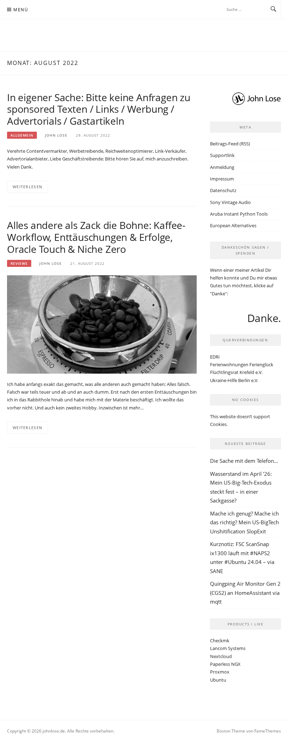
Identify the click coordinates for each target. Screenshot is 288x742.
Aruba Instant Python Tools (239, 214)
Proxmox (219, 672)
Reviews (19, 263)
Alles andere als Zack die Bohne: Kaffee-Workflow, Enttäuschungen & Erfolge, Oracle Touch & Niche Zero (96, 237)
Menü (20, 10)
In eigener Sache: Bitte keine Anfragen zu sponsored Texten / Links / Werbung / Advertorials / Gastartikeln (98, 109)
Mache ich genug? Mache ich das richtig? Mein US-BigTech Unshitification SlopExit (244, 522)
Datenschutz (223, 190)
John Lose (56, 135)
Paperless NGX (225, 664)
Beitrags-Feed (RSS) (230, 143)
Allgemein (22, 135)
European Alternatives (233, 225)
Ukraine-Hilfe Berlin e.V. (234, 380)
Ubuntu (218, 680)
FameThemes (267, 731)
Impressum (222, 179)
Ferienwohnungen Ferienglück (241, 364)
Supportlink (222, 155)
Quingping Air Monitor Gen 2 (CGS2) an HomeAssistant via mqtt (245, 592)
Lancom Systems (228, 648)
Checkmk (219, 640)
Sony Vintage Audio (230, 202)
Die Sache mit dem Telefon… (244, 460)
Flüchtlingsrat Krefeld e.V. (236, 372)
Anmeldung (222, 167)
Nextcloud (221, 656)
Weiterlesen (27, 186)
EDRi (215, 357)
